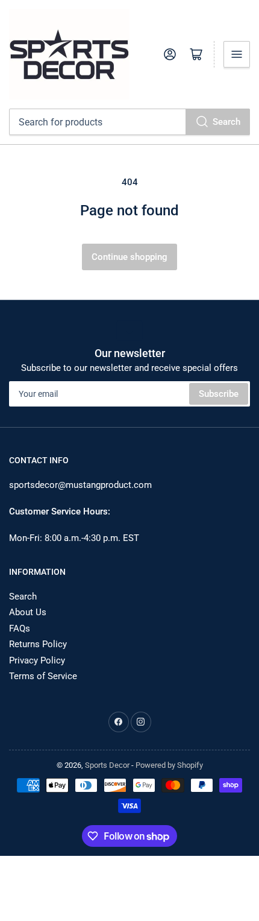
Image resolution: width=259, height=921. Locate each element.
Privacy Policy (37, 660)
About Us (27, 612)
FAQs (19, 628)
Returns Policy (38, 644)
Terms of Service (43, 676)
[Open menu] (236, 54)
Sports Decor (107, 765)
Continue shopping (129, 257)
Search (226, 121)
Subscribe (219, 393)
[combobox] (129, 122)
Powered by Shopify (169, 765)
